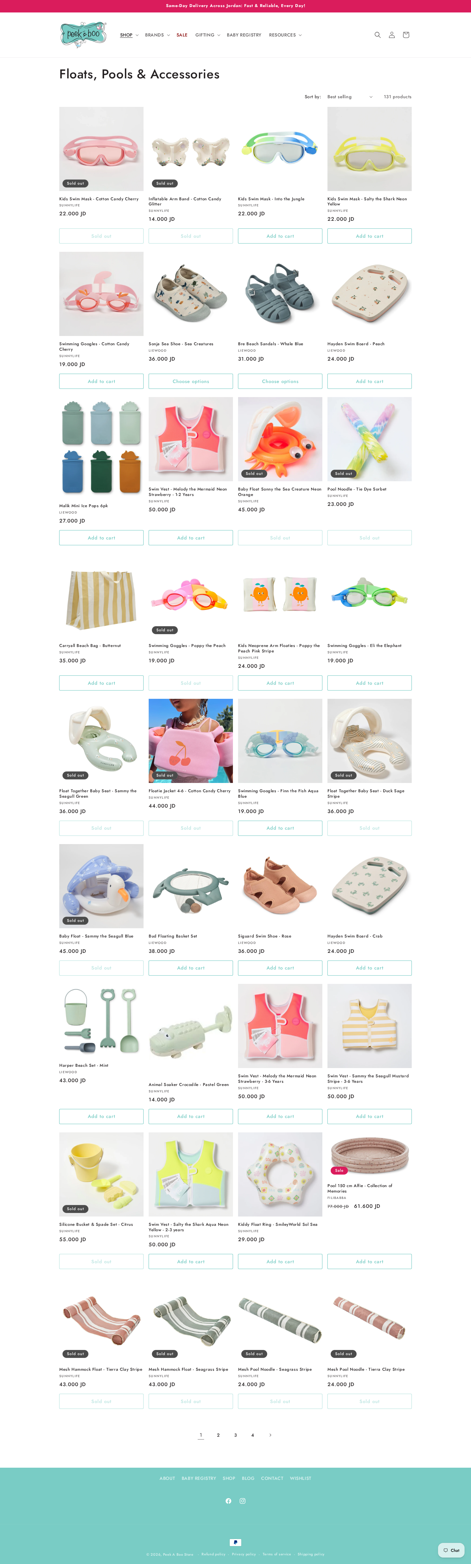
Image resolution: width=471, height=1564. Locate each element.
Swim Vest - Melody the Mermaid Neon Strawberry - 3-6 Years (277, 1078)
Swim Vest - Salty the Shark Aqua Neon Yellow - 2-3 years (188, 1227)
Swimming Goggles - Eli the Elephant (364, 646)
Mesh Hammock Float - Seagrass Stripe (188, 1369)
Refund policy (213, 1554)
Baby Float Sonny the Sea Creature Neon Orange (280, 492)
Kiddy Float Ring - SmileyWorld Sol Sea (278, 1224)
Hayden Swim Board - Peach (356, 344)
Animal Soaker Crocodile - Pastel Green (189, 1085)
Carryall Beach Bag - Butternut (90, 646)
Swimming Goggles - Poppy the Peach (187, 646)
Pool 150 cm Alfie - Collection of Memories (359, 1188)
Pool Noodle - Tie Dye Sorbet (357, 489)
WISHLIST (300, 1478)
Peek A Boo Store (178, 1554)
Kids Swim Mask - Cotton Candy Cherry (99, 199)
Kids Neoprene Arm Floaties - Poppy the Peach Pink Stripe (279, 648)
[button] (128, 35)
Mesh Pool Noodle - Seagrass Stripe (275, 1369)
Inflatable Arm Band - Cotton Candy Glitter (185, 201)
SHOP (229, 1478)
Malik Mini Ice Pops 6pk (83, 506)
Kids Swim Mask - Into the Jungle (271, 199)
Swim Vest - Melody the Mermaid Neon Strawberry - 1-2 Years (188, 492)
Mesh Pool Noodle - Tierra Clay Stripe (366, 1369)
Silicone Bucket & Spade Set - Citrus (96, 1224)
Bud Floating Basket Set (173, 936)
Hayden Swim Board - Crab (355, 936)
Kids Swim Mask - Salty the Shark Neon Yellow (367, 201)
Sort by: (313, 96)
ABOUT (167, 1478)
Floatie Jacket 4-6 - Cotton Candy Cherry (190, 791)
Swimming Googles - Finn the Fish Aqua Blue (278, 793)
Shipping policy (311, 1554)
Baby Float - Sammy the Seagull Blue (96, 936)
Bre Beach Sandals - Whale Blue (270, 344)
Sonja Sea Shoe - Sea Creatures (181, 344)
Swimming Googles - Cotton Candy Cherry (94, 346)
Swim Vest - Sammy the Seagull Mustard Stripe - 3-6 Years (368, 1078)
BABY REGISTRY (199, 1478)
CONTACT (272, 1478)
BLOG (248, 1478)
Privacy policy (244, 1554)
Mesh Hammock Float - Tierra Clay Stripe (100, 1369)
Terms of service (277, 1554)
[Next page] (270, 1435)
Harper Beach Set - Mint (84, 1065)
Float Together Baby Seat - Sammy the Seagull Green (98, 793)
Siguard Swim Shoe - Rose (264, 936)
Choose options (191, 381)
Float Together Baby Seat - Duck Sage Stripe (366, 793)
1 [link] (201, 1435)
